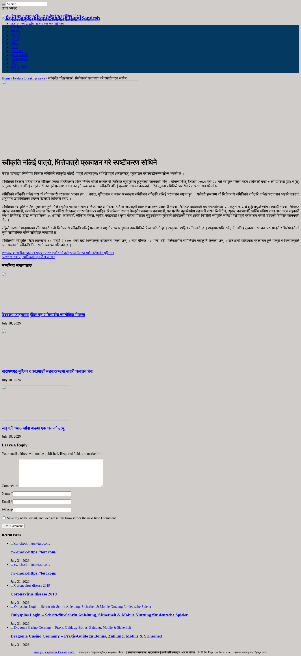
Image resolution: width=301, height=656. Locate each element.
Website (7, 510)
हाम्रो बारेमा (51, 652)
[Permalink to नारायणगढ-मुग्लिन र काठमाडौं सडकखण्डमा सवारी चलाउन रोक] (35, 363)
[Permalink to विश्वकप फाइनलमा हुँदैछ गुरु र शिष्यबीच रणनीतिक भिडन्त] (35, 306)
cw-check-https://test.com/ (33, 552)
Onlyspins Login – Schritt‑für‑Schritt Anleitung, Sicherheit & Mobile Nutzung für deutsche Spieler (99, 615)
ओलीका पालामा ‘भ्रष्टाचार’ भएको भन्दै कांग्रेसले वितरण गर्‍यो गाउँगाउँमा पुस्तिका (58, 253)
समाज (14, 43)
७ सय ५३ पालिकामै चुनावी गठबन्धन (28, 257)
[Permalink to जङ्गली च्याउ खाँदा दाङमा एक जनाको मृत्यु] (35, 419)
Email (6, 501)
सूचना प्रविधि (19, 55)
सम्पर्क (71, 652)
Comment (10, 486)
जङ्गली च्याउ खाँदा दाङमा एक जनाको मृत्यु (37, 24)
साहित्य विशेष (19, 67)
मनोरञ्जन (17, 51)
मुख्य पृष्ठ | (39, 652)
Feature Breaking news (29, 78)
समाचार (15, 31)
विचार (14, 47)
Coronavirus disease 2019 (34, 594)
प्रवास (15, 39)
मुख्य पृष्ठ (16, 27)
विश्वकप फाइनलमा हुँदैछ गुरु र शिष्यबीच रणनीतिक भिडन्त (43, 314)
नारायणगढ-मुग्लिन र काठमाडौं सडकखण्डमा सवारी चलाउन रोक (47, 371)
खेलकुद (15, 35)
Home (6, 78)
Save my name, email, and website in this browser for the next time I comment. (62, 518)
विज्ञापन (62, 652)
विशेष (14, 63)
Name (6, 493)
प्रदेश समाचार (19, 59)
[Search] (3, 5)
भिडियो (15, 71)
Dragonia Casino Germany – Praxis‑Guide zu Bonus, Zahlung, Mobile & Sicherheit (86, 636)
